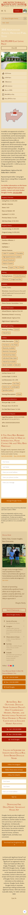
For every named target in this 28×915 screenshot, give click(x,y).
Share (13, 48)
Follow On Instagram (14, 764)
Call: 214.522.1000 (6, 456)
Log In (14, 898)
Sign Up (14, 797)
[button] (14, 114)
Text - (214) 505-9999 (12, 682)
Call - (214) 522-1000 (12, 677)
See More (5, 580)
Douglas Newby (6, 535)
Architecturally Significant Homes (12, 857)
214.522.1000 (17, 193)
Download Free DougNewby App (14, 842)
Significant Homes (7, 859)
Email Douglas (10, 687)
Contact (17, 11)
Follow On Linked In (14, 775)
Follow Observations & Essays (14, 770)
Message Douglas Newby (14, 501)
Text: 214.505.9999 (19, 456)
